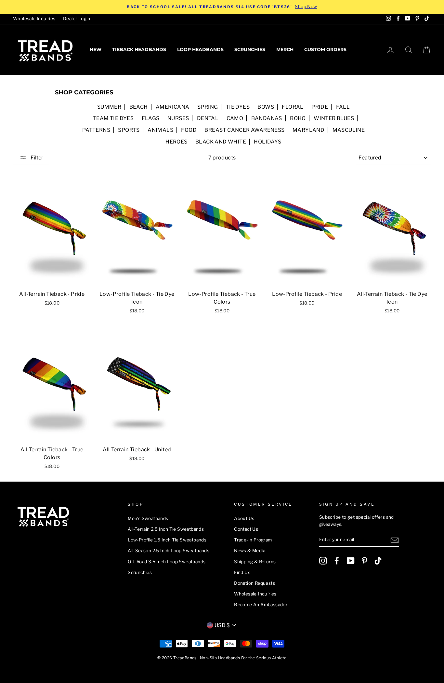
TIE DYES (238, 107)
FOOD (189, 130)
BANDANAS (266, 118)
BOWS (265, 107)
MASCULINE (349, 130)
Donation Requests (254, 583)
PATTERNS (96, 130)
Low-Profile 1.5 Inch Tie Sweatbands (167, 539)
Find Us (242, 572)
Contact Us (246, 529)
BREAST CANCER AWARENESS (244, 130)
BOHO (298, 118)
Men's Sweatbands (148, 518)
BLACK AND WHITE (220, 142)
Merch (285, 49)
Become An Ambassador (260, 604)
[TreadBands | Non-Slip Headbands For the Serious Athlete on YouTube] (351, 561)
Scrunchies (249, 49)
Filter (36, 158)
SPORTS (128, 130)
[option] (222, 6)
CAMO (235, 118)
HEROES (176, 142)
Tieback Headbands (139, 49)
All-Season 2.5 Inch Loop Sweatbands (168, 550)
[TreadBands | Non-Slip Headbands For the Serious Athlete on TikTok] (378, 561)
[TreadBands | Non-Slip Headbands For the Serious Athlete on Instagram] (323, 561)
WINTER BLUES (334, 118)
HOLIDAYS (267, 142)
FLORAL (292, 107)
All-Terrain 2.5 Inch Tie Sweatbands (166, 529)
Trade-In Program (253, 539)
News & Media (249, 550)
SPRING (207, 107)
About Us (244, 518)
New (95, 49)
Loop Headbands (200, 49)
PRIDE (319, 107)
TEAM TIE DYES (113, 118)
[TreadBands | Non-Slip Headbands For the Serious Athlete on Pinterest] (364, 561)
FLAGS (151, 118)
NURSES (178, 118)
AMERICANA (172, 107)
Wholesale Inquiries (34, 18)
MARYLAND (308, 130)
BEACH (138, 107)
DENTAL (207, 118)
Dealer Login (76, 18)
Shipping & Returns (255, 561)
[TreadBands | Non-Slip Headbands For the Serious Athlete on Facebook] (337, 561)
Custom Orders (325, 49)
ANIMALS (160, 130)
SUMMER (109, 107)
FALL (343, 107)
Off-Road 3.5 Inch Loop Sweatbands (166, 561)
